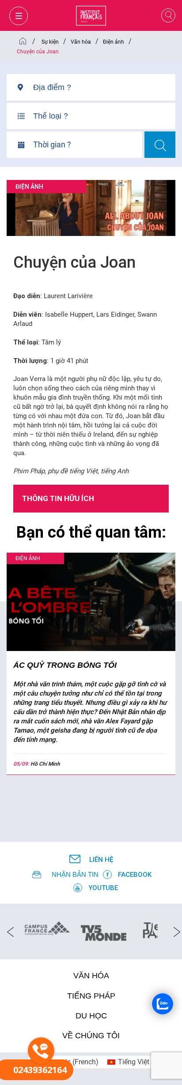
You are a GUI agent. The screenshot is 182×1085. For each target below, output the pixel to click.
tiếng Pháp (91, 995)
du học (91, 1015)
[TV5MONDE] (103, 930)
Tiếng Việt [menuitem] (133, 1062)
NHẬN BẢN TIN (75, 874)
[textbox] (104, 87)
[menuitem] (128, 1062)
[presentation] (7, 931)
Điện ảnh (29, 186)
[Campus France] (47, 928)
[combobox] (104, 90)
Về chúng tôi (91, 1035)
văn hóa (91, 975)
